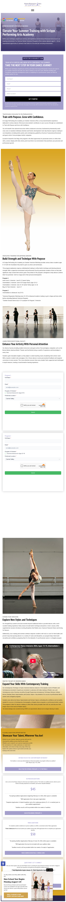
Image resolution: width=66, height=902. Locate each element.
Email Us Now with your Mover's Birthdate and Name (15, 895)
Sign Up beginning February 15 (33, 813)
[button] (3, 863)
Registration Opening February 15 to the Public (33, 769)
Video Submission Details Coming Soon (33, 853)
